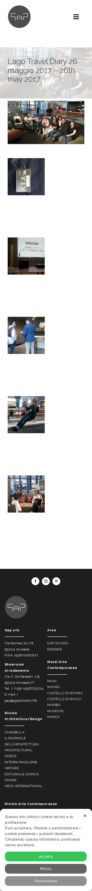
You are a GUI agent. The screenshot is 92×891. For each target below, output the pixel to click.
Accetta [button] (46, 856)
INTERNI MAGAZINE (21, 762)
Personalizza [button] (45, 881)
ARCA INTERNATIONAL (23, 786)
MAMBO (54, 705)
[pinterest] (56, 581)
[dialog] (46, 850)
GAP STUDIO (57, 643)
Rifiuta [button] (46, 868)
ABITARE (12, 768)
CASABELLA (15, 732)
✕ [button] (85, 815)
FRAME (11, 780)
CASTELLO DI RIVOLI (64, 699)
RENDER (54, 649)
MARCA (53, 717)
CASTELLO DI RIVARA (65, 693)
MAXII (52, 681)
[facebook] (35, 581)
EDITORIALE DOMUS (22, 774)
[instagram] (46, 581)
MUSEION (55, 711)
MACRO (53, 687)
